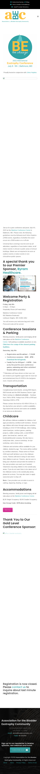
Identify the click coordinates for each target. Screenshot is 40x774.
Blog (27, 2)
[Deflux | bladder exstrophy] (20, 533)
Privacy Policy (21, 762)
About (5, 762)
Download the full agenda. (16, 359)
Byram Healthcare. (15, 271)
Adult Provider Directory (21, 7)
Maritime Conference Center (20, 230)
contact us (19, 687)
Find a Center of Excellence (21, 4)
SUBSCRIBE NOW (18, 750)
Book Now (8, 510)
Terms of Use (32, 762)
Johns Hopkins (32, 72)
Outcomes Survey (18, 2)
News (12, 762)
